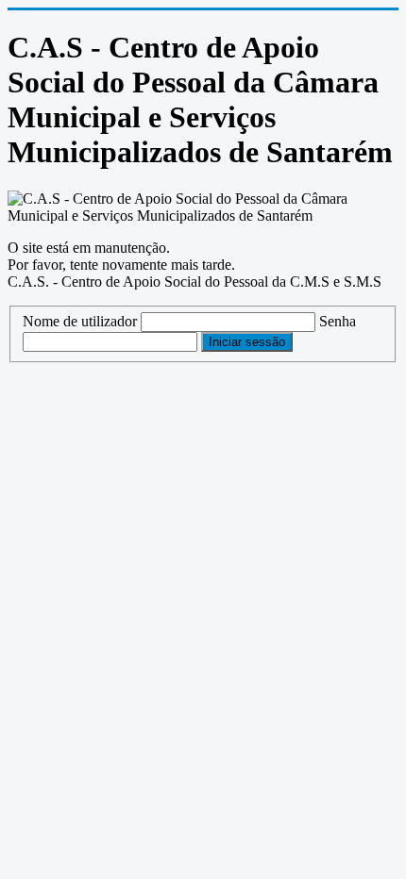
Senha (337, 321)
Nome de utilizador (80, 321)
